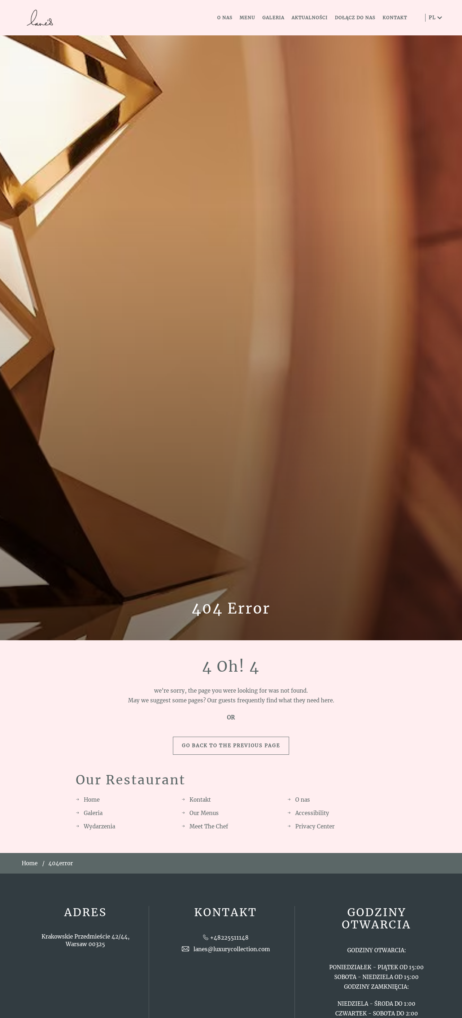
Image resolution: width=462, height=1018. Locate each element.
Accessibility (312, 813)
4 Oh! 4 (231, 666)
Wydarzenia (99, 826)
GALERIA (273, 17)
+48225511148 (229, 937)
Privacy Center (315, 826)
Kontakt (200, 799)
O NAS (224, 17)
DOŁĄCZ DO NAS (355, 17)
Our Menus (204, 813)
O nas (302, 799)
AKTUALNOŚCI (310, 17)
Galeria (93, 813)
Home (92, 799)
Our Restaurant (131, 780)
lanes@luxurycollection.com (231, 949)
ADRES (85, 912)
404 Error (231, 608)
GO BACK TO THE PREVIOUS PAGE (231, 745)
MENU (247, 17)
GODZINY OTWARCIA (376, 918)
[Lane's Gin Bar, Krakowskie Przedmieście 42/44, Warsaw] (39, 18)
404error (60, 863)
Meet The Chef (208, 826)
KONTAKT (395, 17)
